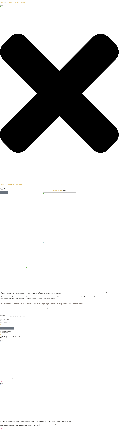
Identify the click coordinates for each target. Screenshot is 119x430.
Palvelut (10, 2)
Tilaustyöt (17, 2)
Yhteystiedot (19, 184)
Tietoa (2, 184)
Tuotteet (3, 2)
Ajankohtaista (11, 184)
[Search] (2, 181)
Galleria (23, 2)
